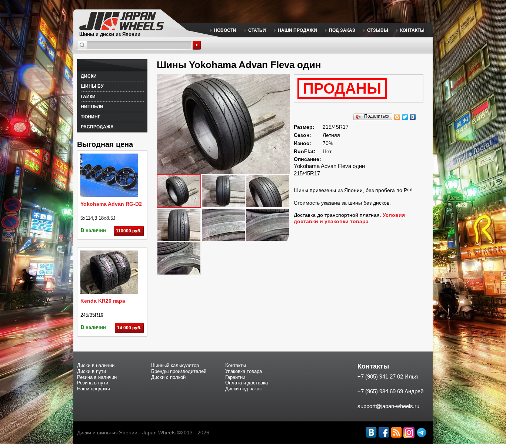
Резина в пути (92, 383)
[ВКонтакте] (413, 117)
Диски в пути (91, 371)
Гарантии (235, 377)
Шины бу (92, 86)
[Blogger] (397, 117)
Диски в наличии (95, 365)
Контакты (412, 30)
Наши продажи (297, 30)
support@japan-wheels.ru (388, 406)
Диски (89, 76)
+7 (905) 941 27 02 (380, 376)
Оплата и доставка (246, 383)
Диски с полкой (168, 377)
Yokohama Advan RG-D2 (111, 204)
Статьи (257, 30)
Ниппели (92, 106)
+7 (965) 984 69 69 (380, 391)
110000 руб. (128, 230)
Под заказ (342, 30)
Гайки (88, 96)
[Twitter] (405, 117)
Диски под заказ (243, 388)
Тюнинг (90, 117)
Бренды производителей (178, 371)
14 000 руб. (129, 327)
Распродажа (97, 127)
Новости (225, 30)
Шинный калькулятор (175, 365)
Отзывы (377, 30)
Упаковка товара (243, 371)
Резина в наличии (97, 377)
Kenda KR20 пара (102, 301)
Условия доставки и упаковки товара (349, 218)
